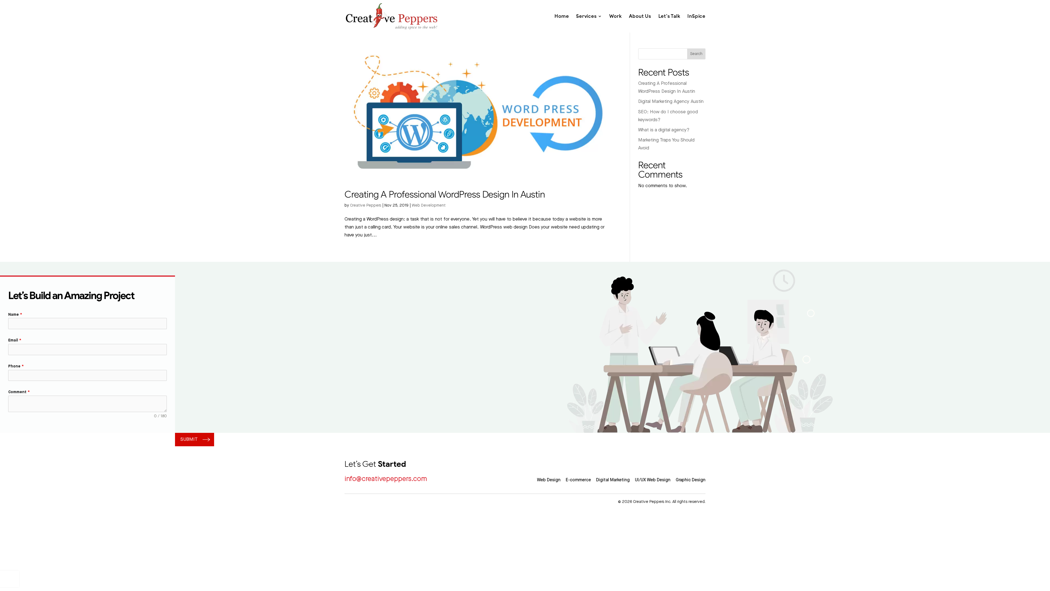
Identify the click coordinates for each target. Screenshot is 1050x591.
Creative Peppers (365, 205)
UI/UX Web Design (652, 480)
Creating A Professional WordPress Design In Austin (445, 194)
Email (14, 340)
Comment (19, 392)
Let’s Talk (669, 16)
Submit (189, 439)
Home (562, 16)
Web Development (429, 205)
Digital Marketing (613, 480)
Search (696, 54)
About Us (640, 16)
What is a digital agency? (663, 130)
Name (15, 314)
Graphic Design (690, 480)
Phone (16, 366)
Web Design (549, 480)
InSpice (696, 16)
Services (586, 16)
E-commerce (578, 480)
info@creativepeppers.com (386, 479)
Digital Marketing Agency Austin (671, 101)
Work (615, 16)
